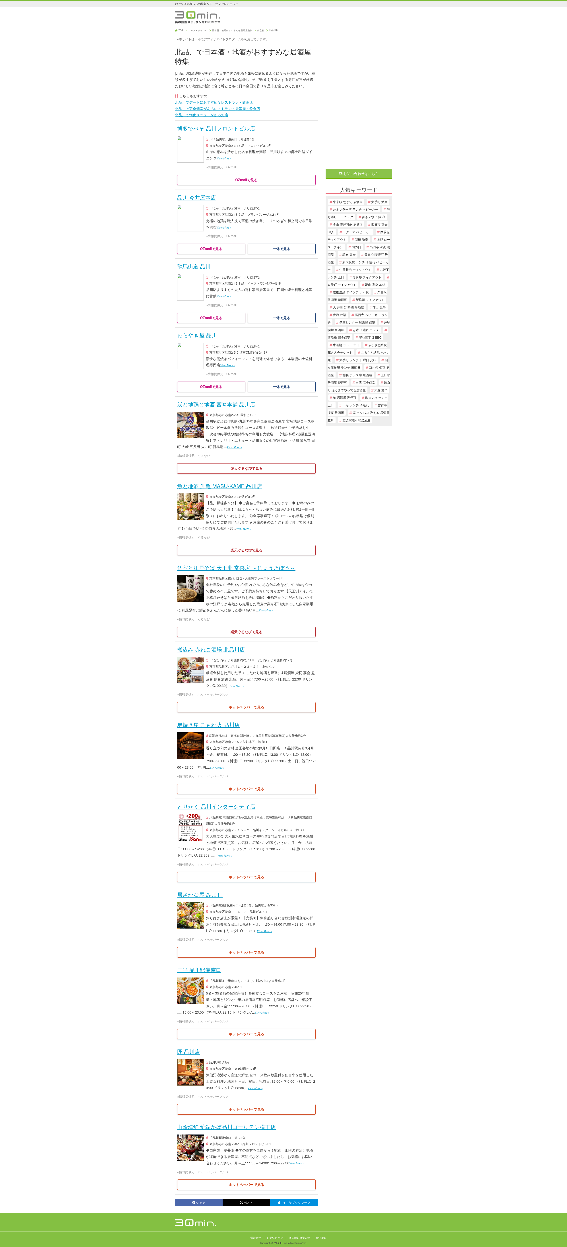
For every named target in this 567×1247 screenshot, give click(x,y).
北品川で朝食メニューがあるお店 (201, 114)
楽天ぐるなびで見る (246, 468)
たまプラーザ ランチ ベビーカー (355, 209)
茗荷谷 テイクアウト (367, 277)
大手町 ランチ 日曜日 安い (357, 360)
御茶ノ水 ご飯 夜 (373, 217)
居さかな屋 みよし (200, 894)
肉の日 (356, 247)
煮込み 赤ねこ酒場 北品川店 (211, 649)
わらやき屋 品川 (197, 335)
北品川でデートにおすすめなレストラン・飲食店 (214, 102)
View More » (224, 158)
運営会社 (255, 1237)
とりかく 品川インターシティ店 (216, 806)
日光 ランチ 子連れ (355, 405)
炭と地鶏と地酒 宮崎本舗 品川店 (216, 404)
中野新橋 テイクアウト (355, 269)
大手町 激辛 (379, 202)
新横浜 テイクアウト (370, 299)
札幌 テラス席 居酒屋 (357, 375)
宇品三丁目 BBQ (370, 337)
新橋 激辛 (361, 239)
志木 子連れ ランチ (366, 330)
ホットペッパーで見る (246, 707)
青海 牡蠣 (339, 314)
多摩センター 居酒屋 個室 (357, 322)
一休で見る (281, 248)
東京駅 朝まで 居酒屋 (348, 202)
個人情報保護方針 (299, 1237)
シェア (200, 1202)
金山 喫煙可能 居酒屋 (348, 224)
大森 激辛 (381, 390)
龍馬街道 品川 (194, 266)
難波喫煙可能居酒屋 (356, 420)
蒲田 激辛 (379, 307)
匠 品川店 (188, 1051)
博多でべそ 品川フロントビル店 (216, 128)
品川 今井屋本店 (196, 197)
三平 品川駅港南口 (199, 970)
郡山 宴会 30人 (375, 284)
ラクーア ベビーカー (357, 232)
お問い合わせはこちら (360, 173)
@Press (321, 1237)
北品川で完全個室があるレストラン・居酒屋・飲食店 (217, 108)
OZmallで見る (246, 179)
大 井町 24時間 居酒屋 (348, 307)
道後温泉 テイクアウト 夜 (351, 292)
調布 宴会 (349, 254)
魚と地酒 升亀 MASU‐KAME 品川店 (219, 486)
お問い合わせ (275, 1237)
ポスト (248, 1202)
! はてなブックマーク (295, 1202)
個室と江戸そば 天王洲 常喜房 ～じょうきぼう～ (236, 567)
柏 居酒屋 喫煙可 (344, 397)
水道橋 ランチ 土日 (346, 345)
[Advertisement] (359, 95)
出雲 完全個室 (365, 382)
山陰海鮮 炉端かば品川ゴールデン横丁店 (226, 1127)
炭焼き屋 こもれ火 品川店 (208, 724)
